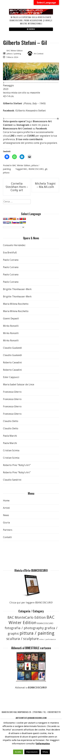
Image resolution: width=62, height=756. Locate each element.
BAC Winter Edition (15, 51)
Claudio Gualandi (12, 347)
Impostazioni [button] (32, 752)
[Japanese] (17, 219)
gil (46, 169)
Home (6, 500)
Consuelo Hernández (14, 245)
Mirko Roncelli (11, 325)
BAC (25, 169)
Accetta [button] (18, 752)
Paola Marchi (10, 435)
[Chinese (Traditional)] (21, 219)
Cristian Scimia (11, 450)
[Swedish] (21, 222)
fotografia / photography (24, 628)
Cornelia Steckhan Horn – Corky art (17, 187)
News (6, 515)
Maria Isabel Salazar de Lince (18, 384)
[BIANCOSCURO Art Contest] (31, 13)
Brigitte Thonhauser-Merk (17, 289)
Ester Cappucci (11, 377)
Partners (7, 529)
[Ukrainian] (24, 222)
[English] (4, 219)
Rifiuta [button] (45, 752)
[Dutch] (7, 222)
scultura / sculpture (22, 639)
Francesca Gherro (12, 391)
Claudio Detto (10, 421)
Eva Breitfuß (10, 252)
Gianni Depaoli (11, 318)
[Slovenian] (17, 222)
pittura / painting (14, 54)
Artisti (6, 507)
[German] (11, 219)
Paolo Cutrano (11, 259)
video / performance (47, 639)
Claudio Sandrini (12, 479)
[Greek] (4, 222)
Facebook (41, 128)
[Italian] (11, 222)
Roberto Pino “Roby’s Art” (17, 465)
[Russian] (14, 222)
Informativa (43, 743)
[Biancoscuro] (31, 667)
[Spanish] (14, 219)
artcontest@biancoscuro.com (31, 717)
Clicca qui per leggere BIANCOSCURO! (31, 602)
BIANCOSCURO (36, 169)
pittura (6, 172)
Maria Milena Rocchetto (15, 303)
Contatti (7, 537)
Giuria (6, 522)
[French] (7, 219)
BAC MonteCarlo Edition (27, 618)
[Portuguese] (24, 219)
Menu (32, 29)
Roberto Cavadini (12, 362)
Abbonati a (31, 687)
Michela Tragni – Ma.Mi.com (45, 185)
